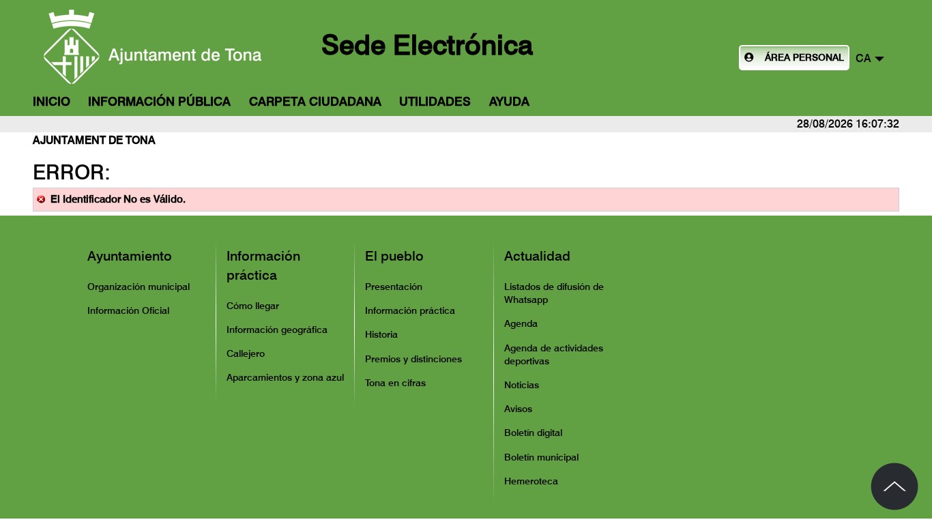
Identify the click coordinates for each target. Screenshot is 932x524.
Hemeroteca (531, 481)
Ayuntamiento (129, 256)
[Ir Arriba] (894, 486)
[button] (870, 57)
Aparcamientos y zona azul (285, 377)
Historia (381, 334)
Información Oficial (128, 310)
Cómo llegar (253, 305)
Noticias (521, 384)
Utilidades (435, 101)
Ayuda (509, 101)
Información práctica (263, 265)
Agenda (521, 323)
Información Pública (159, 101)
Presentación (393, 286)
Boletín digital (533, 432)
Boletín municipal (541, 457)
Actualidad (537, 256)
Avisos (518, 408)
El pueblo (394, 256)
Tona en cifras (395, 382)
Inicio (51, 101)
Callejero (246, 353)
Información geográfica (277, 329)
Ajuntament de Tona (94, 140)
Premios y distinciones (413, 358)
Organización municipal (138, 286)
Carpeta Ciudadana (315, 101)
